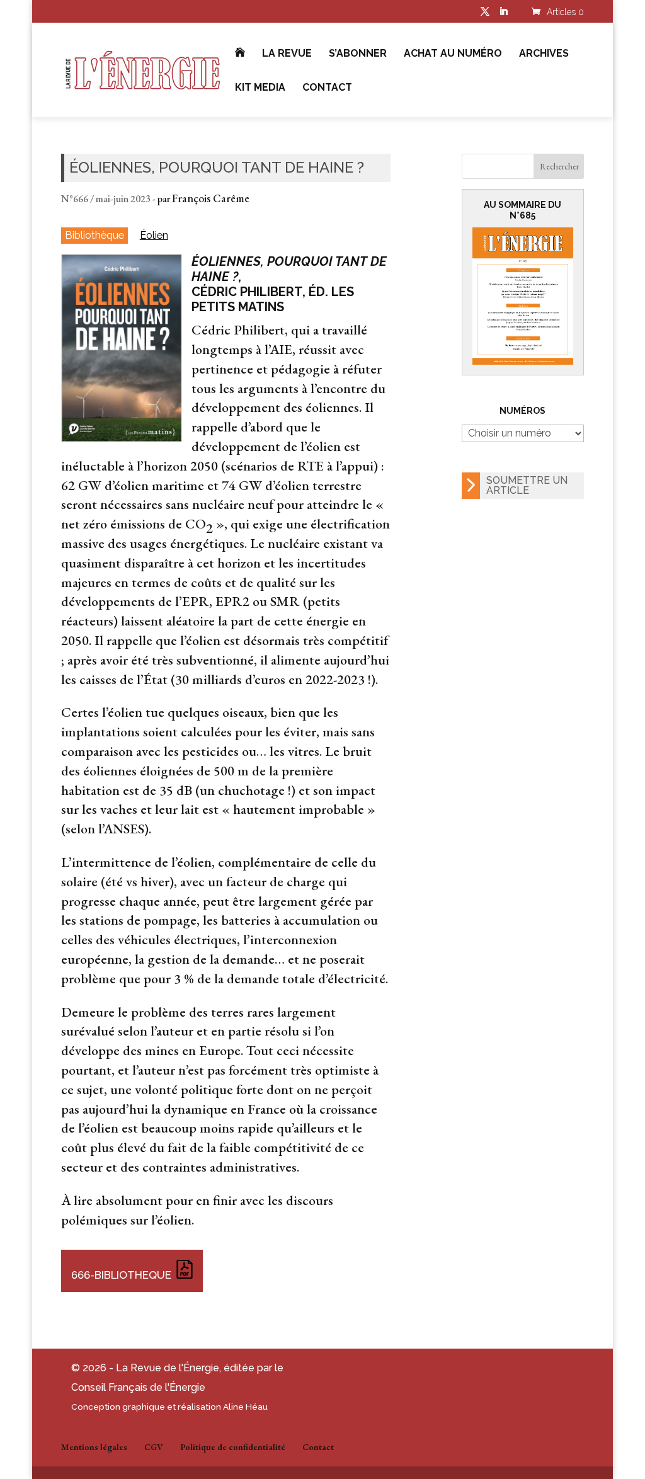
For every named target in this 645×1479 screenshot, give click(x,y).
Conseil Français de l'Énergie (138, 1387)
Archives (544, 54)
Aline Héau (245, 1407)
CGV (153, 1447)
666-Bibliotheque (121, 1275)
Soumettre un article (527, 485)
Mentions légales (94, 1447)
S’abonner (358, 54)
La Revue (287, 54)
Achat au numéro (453, 54)
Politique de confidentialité (232, 1447)
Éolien (154, 235)
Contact (327, 88)
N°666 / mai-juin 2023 (106, 198)
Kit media (260, 88)
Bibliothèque (94, 235)
